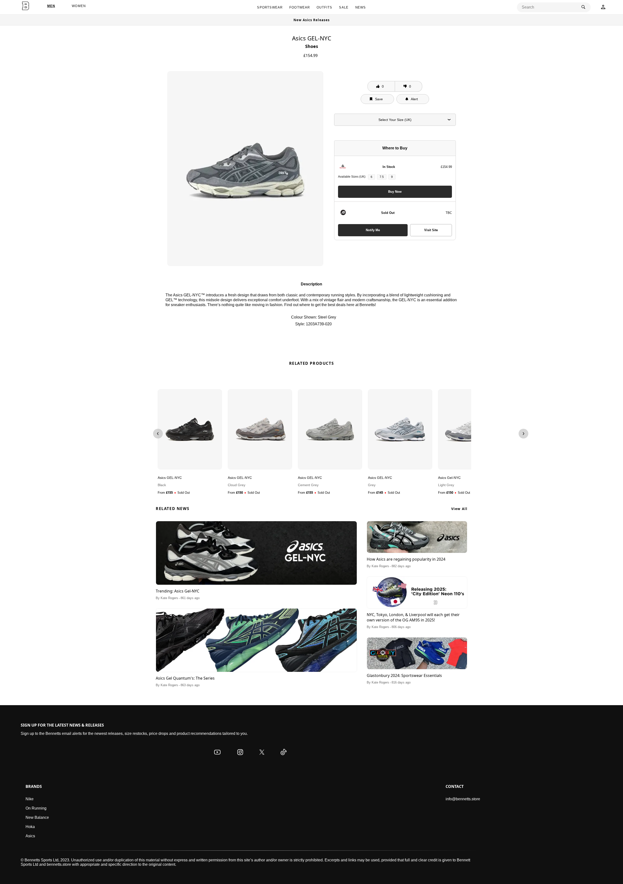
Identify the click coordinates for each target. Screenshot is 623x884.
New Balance (37, 817)
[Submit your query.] (583, 7)
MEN (51, 6)
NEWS (360, 7)
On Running (36, 808)
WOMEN (79, 6)
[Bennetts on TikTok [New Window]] (283, 757)
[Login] (603, 8)
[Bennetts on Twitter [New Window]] (261, 757)
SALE (343, 7)
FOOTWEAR (299, 7)
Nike (30, 799)
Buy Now (395, 191)
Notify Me (373, 230)
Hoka (30, 827)
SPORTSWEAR (270, 7)
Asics (30, 836)
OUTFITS (324, 7)
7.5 (382, 177)
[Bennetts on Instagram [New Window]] (240, 757)
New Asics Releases (311, 20)
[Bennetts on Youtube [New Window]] (217, 757)
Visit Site (431, 230)
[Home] (25, 6)
